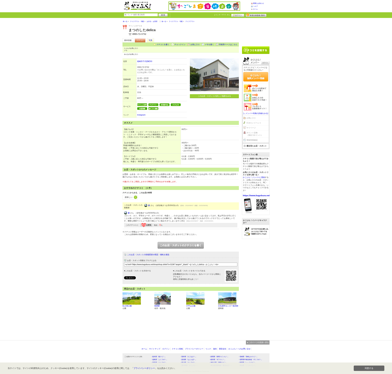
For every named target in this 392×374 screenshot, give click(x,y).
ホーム (255, 9)
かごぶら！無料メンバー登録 (255, 76)
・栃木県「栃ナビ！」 (158, 356)
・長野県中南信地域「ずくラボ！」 (250, 359)
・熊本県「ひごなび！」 (188, 356)
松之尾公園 (127, 306)
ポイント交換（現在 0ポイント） (255, 134)
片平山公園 (190, 306)
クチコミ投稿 (177, 349)
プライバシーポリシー (194, 349)
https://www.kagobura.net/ (256, 195)
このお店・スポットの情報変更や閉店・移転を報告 (148, 255)
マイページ (251, 128)
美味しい (130, 197)
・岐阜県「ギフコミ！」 (217, 359)
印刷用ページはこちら (228, 44)
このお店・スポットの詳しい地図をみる (214, 96)
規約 (215, 349)
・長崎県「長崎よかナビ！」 (248, 356)
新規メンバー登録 (256, 15)
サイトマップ (154, 349)
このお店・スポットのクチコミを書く (181, 245)
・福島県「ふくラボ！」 (159, 359)
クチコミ (140, 40)
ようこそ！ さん (222, 14)
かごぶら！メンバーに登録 (254, 177)
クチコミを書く (162, 44)
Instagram (141, 115)
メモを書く (209, 44)
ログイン (237, 15)
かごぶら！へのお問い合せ (239, 349)
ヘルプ (255, 6)
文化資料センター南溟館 (228, 306)
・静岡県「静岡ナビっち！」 (219, 356)
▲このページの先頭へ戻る (258, 342)
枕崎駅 (157, 306)
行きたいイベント (254, 123)
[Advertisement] (256, 30)
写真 (150, 40)
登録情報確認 (252, 140)
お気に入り (195, 44)
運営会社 (222, 349)
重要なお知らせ (258, 3)
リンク (208, 349)
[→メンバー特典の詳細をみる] (255, 113)
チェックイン (179, 44)
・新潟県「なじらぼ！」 (188, 359)
